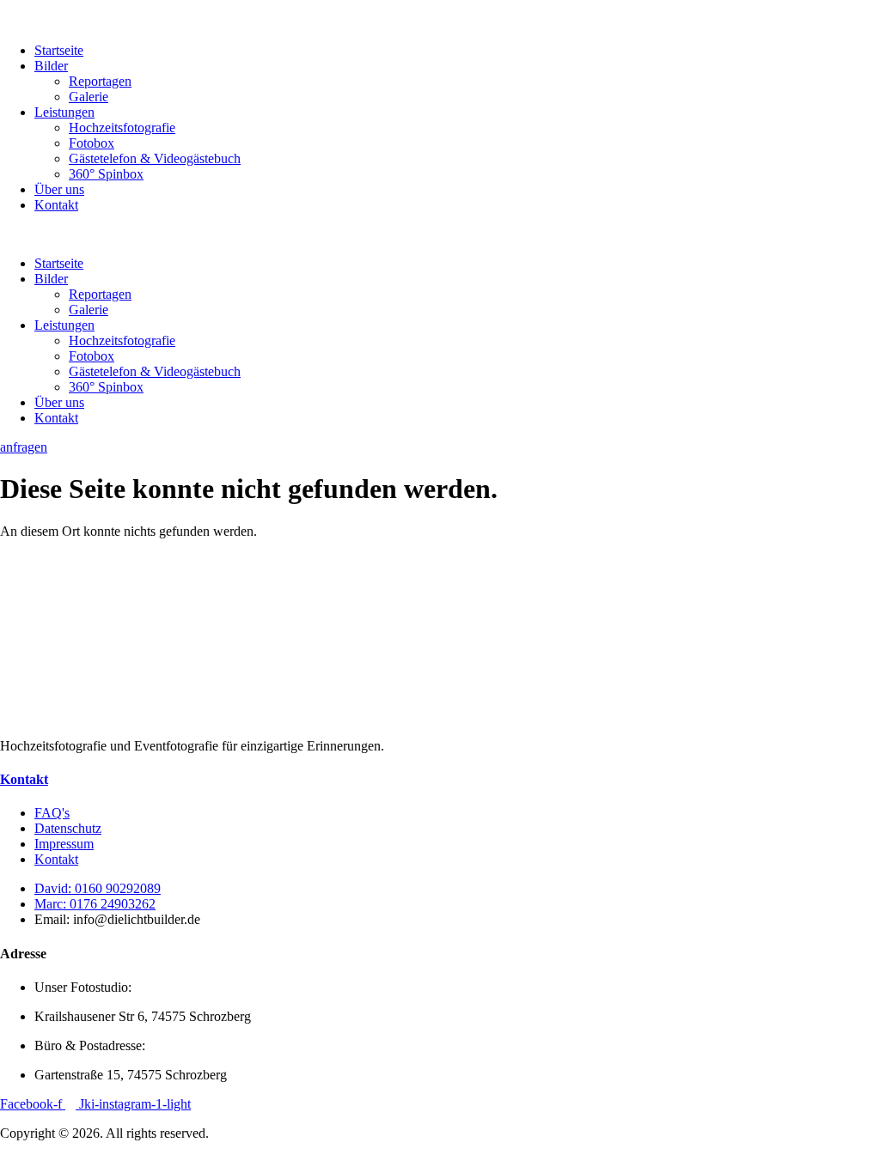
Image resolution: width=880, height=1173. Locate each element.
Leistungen (64, 112)
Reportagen (100, 81)
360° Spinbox (106, 174)
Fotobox (91, 143)
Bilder (51, 65)
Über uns (59, 189)
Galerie (88, 96)
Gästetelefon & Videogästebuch (155, 158)
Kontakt (56, 205)
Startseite (58, 50)
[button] (440, 234)
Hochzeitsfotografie (122, 127)
